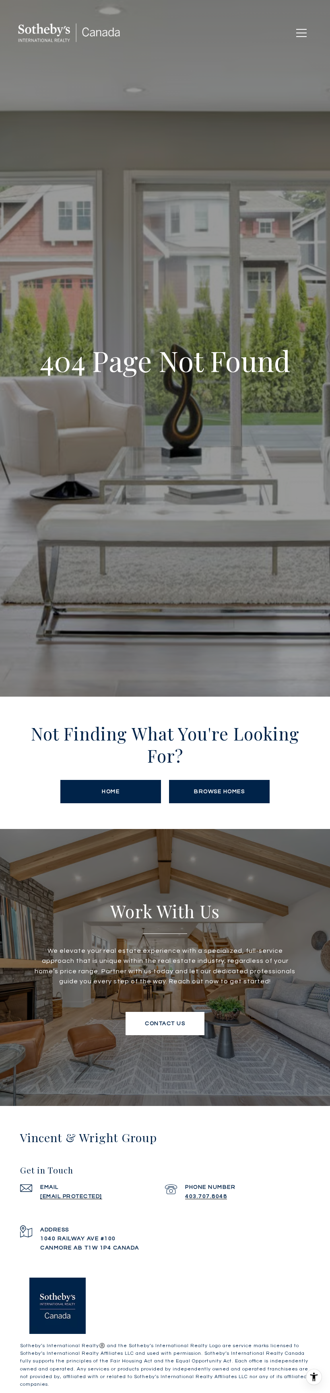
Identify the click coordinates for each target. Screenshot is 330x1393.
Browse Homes (219, 791)
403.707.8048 (206, 1196)
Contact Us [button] (165, 1023)
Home (111, 791)
